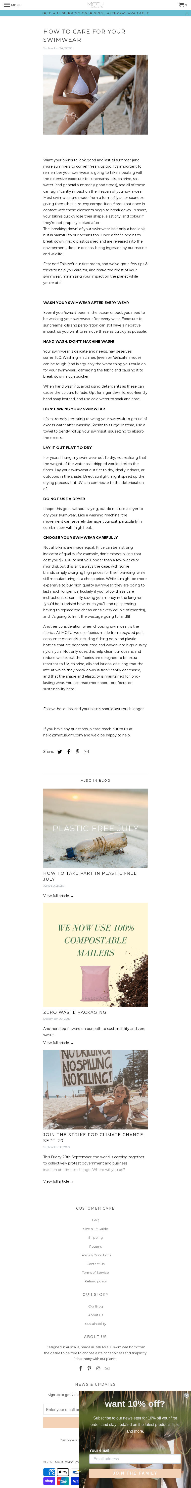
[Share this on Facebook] (68, 752)
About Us (95, 1315)
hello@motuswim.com (63, 735)
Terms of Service (95, 1272)
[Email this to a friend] (86, 752)
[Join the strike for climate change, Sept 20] (95, 1091)
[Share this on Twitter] (59, 752)
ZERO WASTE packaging (75, 1012)
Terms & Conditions (95, 1255)
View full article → (58, 896)
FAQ (95, 1220)
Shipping (95, 1237)
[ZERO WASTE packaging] (95, 956)
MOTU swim (64, 1462)
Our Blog (95, 1306)
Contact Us (95, 1264)
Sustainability (95, 1324)
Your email (99, 1450)
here (70, 689)
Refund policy (96, 1281)
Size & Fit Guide (95, 1229)
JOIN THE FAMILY (135, 1473)
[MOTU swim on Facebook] (81, 1368)
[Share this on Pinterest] (77, 752)
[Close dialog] (186, 1395)
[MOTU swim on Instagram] (98, 1368)
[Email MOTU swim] (107, 1368)
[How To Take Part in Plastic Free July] (95, 830)
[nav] (12, 5)
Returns (95, 1246)
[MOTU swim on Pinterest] (90, 1368)
